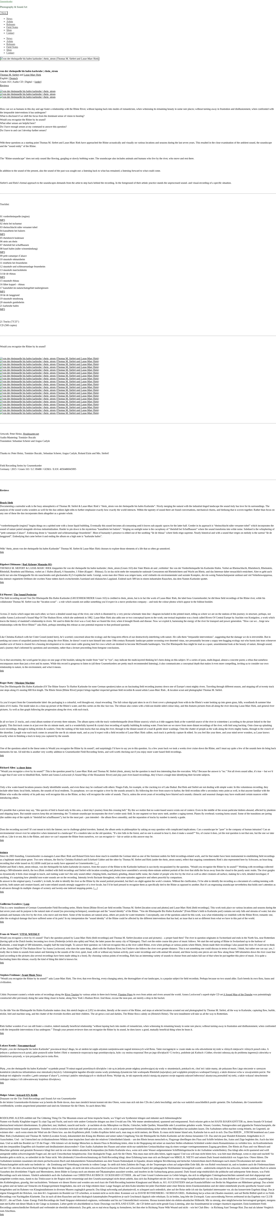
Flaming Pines (125, 994)
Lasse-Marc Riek (32, 74)
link (2, 552)
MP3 (2, 220)
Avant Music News (32, 975)
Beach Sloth (6, 502)
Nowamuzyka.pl (26, 1045)
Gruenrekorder (6, 1)
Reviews (4, 85)
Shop (9, 30)
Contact (10, 33)
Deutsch (13, 78)
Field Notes (12, 27)
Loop (26, 904)
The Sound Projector (25, 594)
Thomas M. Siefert (9, 74)
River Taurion (72, 994)
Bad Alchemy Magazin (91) (37, 564)
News (9, 18)
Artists (9, 21)
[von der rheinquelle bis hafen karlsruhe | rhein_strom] (27, 91)
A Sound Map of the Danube (238, 994)
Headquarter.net (31, 433)
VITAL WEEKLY (30, 934)
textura (4, 852)
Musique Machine (25, 682)
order (38, 81)
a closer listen (24, 767)
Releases (10, 24)
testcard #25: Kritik (27, 1095)
